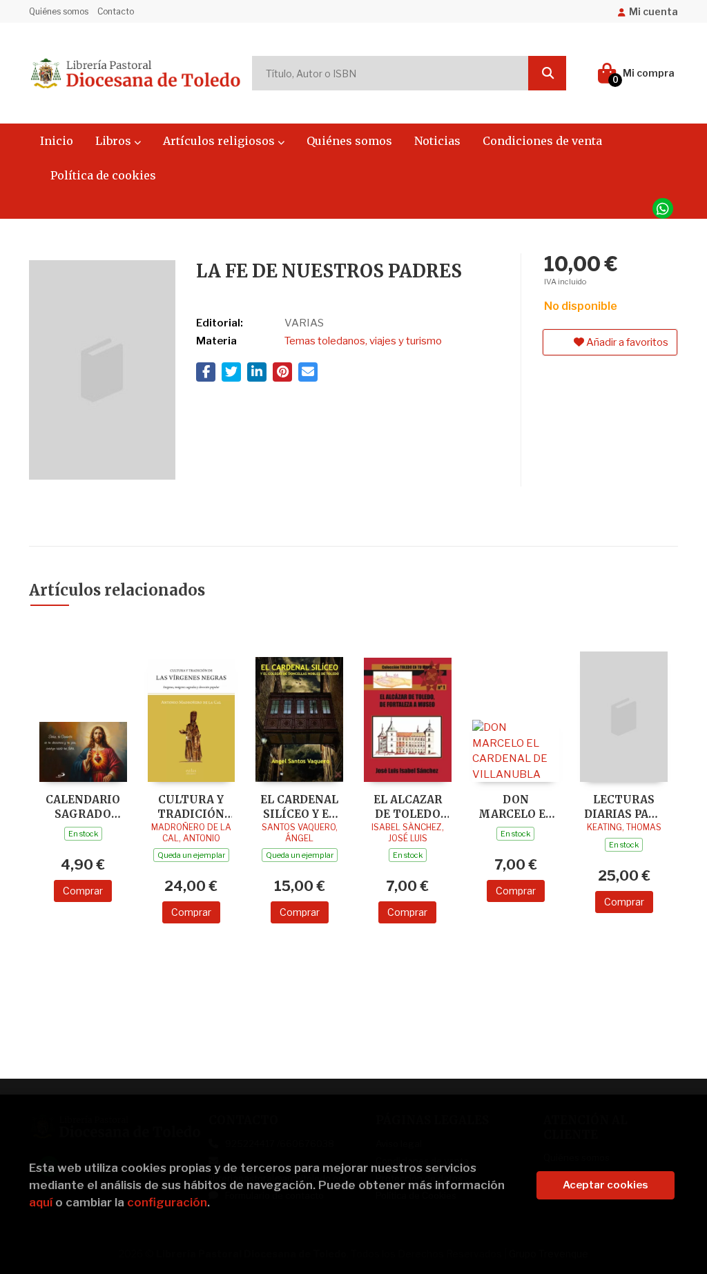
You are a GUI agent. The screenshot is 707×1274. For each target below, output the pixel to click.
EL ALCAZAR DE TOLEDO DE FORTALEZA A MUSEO (407, 806)
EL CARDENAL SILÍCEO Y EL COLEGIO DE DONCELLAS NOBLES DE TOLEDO (299, 806)
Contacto (115, 11)
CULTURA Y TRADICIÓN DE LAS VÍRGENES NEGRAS (190, 806)
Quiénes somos (58, 11)
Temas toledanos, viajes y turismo (363, 341)
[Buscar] (547, 73)
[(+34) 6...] (662, 208)
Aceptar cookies (605, 1185)
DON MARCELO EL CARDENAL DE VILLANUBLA (515, 806)
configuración (167, 1202)
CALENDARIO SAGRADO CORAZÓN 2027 (83, 806)
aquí (40, 1202)
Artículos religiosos (220, 141)
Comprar (83, 890)
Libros (114, 141)
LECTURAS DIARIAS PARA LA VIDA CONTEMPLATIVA (624, 806)
